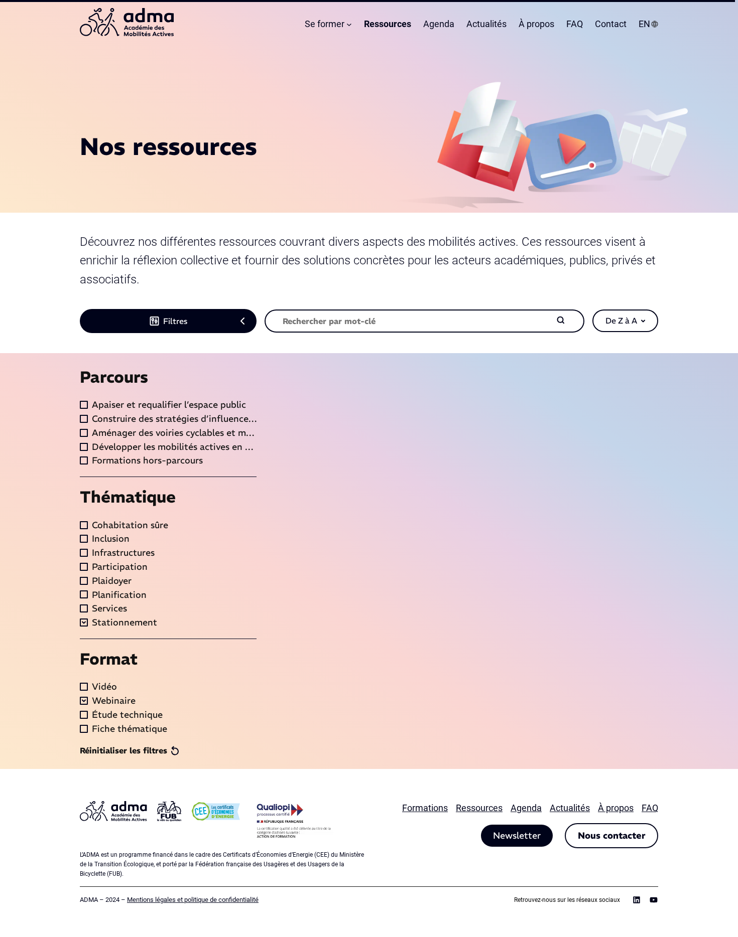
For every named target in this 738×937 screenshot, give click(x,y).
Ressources (479, 808)
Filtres (175, 321)
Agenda (526, 808)
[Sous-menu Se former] (349, 24)
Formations (425, 808)
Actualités (570, 808)
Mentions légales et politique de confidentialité (193, 899)
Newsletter (517, 835)
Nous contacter (611, 835)
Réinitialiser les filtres (123, 750)
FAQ (650, 808)
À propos (616, 808)
